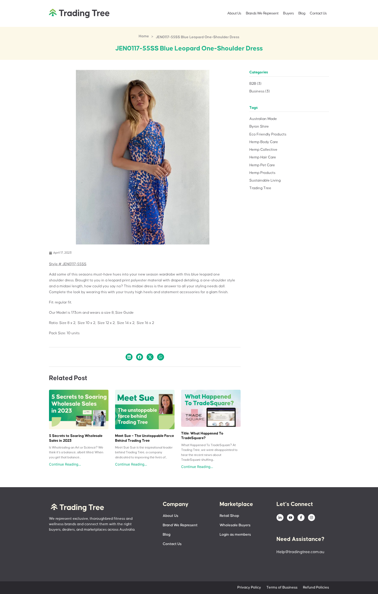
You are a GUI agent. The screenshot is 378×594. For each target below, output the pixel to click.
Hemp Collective (263, 150)
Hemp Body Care (263, 142)
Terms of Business (282, 587)
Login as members (235, 535)
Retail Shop (229, 516)
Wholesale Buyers (235, 525)
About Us (234, 13)
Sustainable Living (265, 180)
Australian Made (263, 119)
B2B (255, 84)
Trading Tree (260, 188)
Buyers (288, 13)
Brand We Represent (180, 525)
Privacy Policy (249, 587)
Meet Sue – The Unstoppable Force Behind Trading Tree (144, 438)
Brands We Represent (262, 13)
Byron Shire (259, 126)
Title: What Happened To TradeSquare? (202, 436)
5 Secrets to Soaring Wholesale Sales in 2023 (75, 438)
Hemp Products (262, 173)
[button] (129, 356)
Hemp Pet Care (262, 165)
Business (259, 91)
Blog (301, 13)
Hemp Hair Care (262, 157)
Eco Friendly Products (267, 134)
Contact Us (318, 13)
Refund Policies (316, 587)
